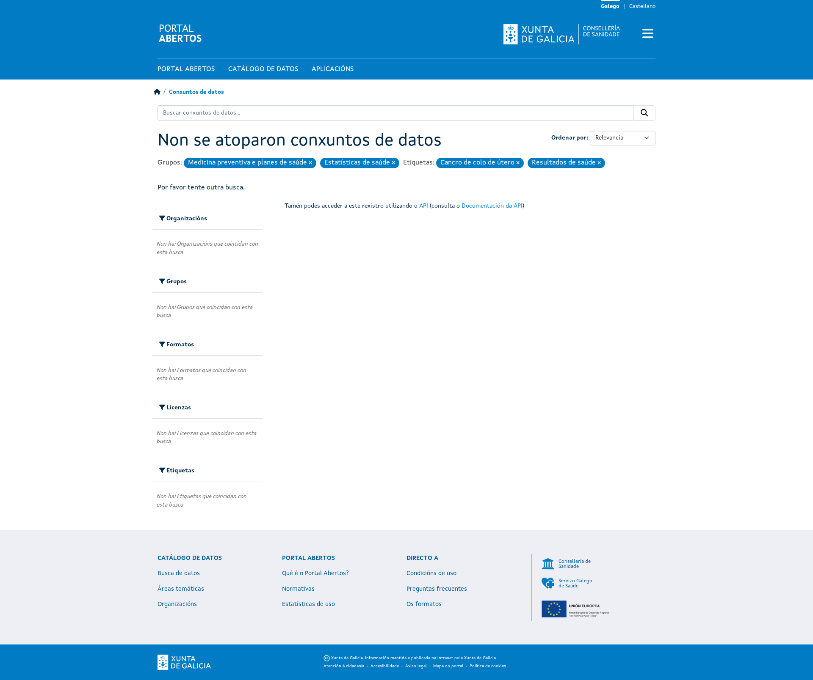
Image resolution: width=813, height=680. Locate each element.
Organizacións (177, 604)
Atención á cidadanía (344, 666)
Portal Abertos (186, 69)
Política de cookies (488, 666)
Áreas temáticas (181, 589)
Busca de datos (179, 573)
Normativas (298, 589)
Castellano (642, 6)
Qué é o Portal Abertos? (315, 573)
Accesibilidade (385, 666)
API (423, 206)
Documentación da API (492, 206)
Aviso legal (416, 666)
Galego (610, 6)
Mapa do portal (448, 666)
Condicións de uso (431, 573)
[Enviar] (644, 113)
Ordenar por (568, 138)
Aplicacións (333, 69)
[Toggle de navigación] (647, 34)
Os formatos (424, 604)
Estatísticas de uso (308, 604)
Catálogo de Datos (263, 69)
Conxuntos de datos (196, 92)
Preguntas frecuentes (436, 589)
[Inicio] (157, 92)
